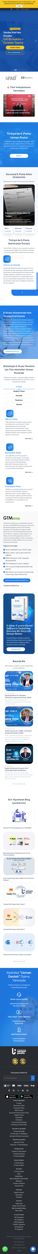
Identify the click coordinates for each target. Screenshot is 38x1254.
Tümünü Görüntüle (19, 784)
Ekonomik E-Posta (19, 1105)
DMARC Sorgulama (19, 1224)
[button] (36, 41)
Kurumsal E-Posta (19, 1108)
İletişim (19, 1250)
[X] (18, 1090)
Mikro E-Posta (19, 1110)
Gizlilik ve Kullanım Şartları (19, 1248)
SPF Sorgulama (19, 1217)
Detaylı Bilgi (8, 231)
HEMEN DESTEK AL (12, 351)
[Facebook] (9, 1090)
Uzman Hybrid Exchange (19, 1122)
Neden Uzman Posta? (19, 1206)
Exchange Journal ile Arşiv (19, 1125)
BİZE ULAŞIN (24, 9)
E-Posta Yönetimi (19, 1165)
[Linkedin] (23, 1090)
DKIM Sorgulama (19, 1222)
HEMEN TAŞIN (15, 48)
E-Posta (19, 1103)
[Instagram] (13, 1090)
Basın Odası (19, 1211)
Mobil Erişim (19, 1117)
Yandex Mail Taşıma (19, 1154)
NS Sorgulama (19, 1227)
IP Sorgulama (19, 1229)
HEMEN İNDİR (16, 649)
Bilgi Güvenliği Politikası (19, 1208)
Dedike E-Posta (19, 1115)
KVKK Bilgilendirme (19, 1245)
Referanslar (19, 1195)
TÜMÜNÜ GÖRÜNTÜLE (11, 586)
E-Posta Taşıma (19, 1163)
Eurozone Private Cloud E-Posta (19, 1113)
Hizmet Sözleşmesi (19, 1242)
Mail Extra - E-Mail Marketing (19, 1145)
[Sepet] (12, 9)
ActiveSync (18, 1120)
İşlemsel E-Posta (19, 1142)
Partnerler (19, 1197)
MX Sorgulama (18, 1220)
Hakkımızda (19, 1203)
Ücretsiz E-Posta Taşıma (19, 1151)
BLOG (18, 9)
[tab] (19, 387)
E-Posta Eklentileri (19, 1156)
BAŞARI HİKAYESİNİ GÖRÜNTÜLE (16, 580)
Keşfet (19, 6)
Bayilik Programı (19, 1192)
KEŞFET (19, 156)
